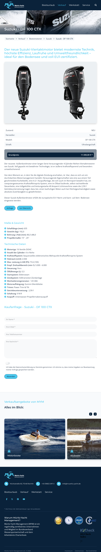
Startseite (10, 38)
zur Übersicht (25, 208)
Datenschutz (79, 551)
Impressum (69, 551)
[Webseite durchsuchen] (96, 5)
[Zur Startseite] (14, 5)
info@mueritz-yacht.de (71, 484)
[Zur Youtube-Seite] (24, 499)
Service (86, 5)
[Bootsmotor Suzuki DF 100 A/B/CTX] (50, 92)
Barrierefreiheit (91, 551)
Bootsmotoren (35, 38)
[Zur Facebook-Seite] (6, 499)
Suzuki (49, 38)
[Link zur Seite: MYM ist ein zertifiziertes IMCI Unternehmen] (58, 520)
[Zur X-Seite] (12, 499)
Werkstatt (74, 5)
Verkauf (62, 5)
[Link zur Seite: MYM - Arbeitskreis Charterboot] (91, 520)
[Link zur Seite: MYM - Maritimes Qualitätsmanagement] (79, 520)
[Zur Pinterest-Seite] (18, 499)
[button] (90, 414)
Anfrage (10, 208)
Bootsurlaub (48, 5)
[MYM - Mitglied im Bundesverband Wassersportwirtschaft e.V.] (69, 520)
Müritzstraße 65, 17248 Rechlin (22, 484)
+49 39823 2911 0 (48, 484)
